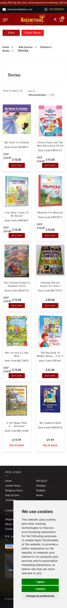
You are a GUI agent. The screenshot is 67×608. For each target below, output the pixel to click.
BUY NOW (17, 165)
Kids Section (26, 47)
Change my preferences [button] (40, 595)
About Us (10, 524)
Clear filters (33, 32)
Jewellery (10, 500)
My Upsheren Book (50, 423)
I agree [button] (40, 581)
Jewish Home (12, 485)
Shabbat (40, 490)
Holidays (41, 485)
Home (6, 47)
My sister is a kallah (16, 142)
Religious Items (14, 490)
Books (39, 495)
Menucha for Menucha (50, 212)
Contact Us (11, 529)
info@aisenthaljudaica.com (19, 9)
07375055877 (56, 9)
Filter (11, 32)
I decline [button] (40, 588)
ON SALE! (41, 480)
